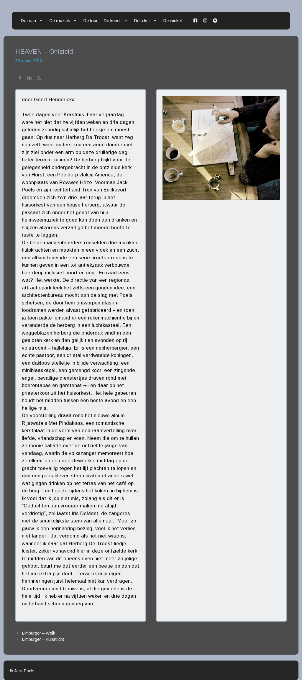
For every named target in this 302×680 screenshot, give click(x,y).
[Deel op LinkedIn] (29, 78)
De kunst (112, 20)
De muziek (59, 20)
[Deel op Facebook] (20, 78)
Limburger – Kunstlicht (43, 639)
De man (28, 20)
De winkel (172, 20)
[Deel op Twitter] (39, 78)
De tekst (142, 20)
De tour (90, 20)
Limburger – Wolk (38, 633)
